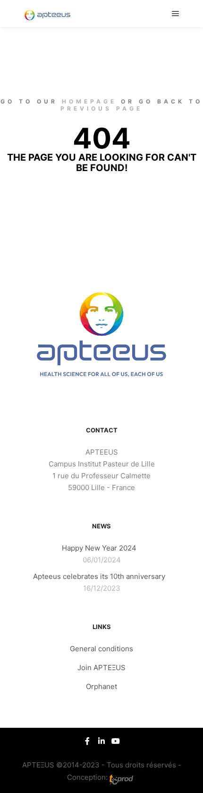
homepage (89, 101)
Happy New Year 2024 (99, 547)
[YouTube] (116, 741)
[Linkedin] (101, 741)
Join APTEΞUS (101, 667)
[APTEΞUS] (47, 13)
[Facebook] (87, 741)
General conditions (101, 648)
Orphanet (101, 686)
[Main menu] (175, 14)
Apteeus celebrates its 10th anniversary (99, 576)
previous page (101, 108)
